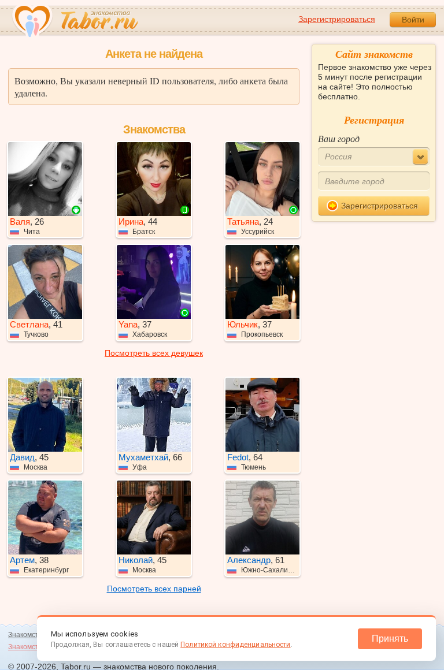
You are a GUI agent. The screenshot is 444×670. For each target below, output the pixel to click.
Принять (390, 638)
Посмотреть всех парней (154, 588)
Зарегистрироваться (336, 19)
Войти (413, 19)
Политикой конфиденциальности (235, 645)
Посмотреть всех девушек (154, 353)
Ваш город (339, 138)
